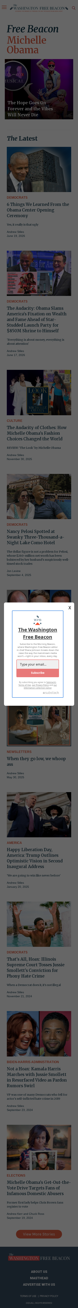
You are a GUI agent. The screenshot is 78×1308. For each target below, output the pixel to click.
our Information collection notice (40, 686)
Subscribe (37, 673)
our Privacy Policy (40, 685)
